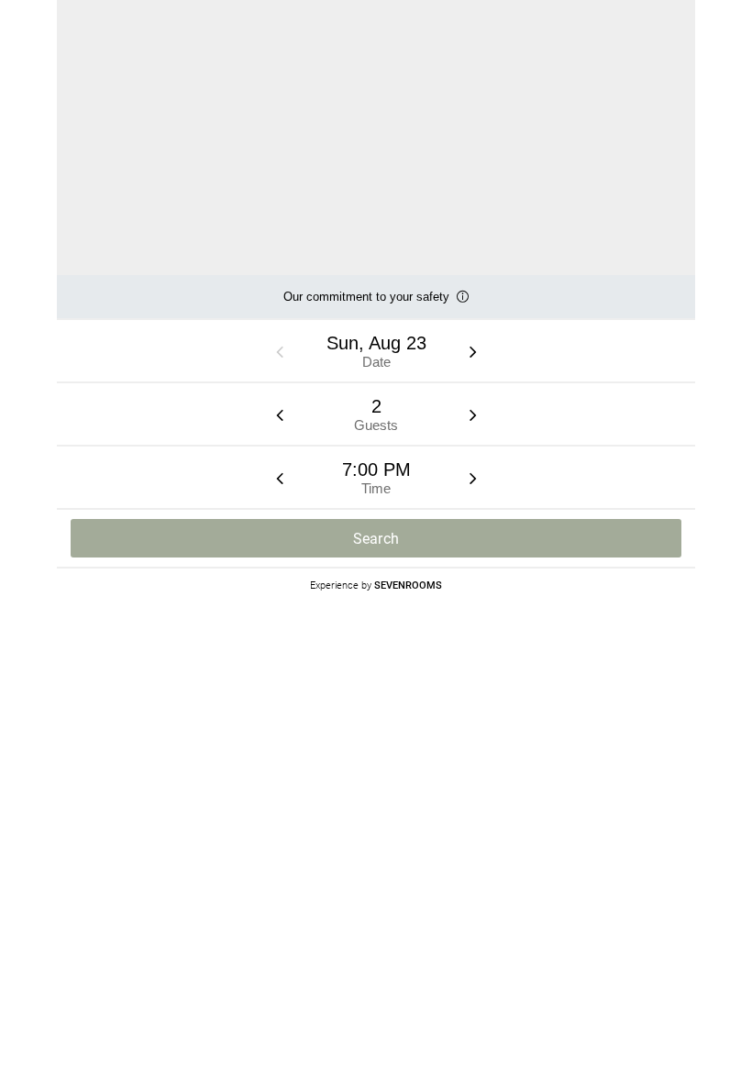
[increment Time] (473, 478)
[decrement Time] (280, 478)
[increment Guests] (473, 414)
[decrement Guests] (280, 414)
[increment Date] (473, 351)
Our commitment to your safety (366, 304)
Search (376, 538)
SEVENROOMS (408, 585)
